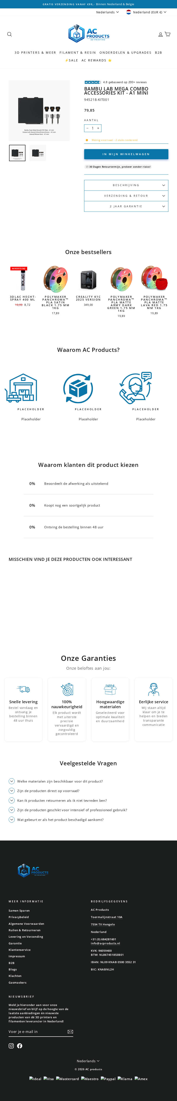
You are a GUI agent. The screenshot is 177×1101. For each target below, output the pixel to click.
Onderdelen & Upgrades (126, 52)
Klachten (15, 976)
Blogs (13, 969)
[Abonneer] (70, 1031)
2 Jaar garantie (126, 206)
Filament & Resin (78, 52)
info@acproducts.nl (105, 943)
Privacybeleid (19, 917)
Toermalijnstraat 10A (107, 917)
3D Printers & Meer (35, 52)
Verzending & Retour (126, 196)
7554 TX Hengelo (103, 924)
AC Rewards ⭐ (97, 60)
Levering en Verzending (26, 937)
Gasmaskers (18, 982)
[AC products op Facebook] (19, 1045)
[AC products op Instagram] (11, 1045)
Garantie (15, 943)
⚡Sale (71, 60)
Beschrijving (126, 185)
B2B (158, 52)
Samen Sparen (19, 910)
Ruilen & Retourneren (25, 930)
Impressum (17, 956)
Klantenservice (20, 950)
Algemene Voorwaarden (26, 924)
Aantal (91, 120)
